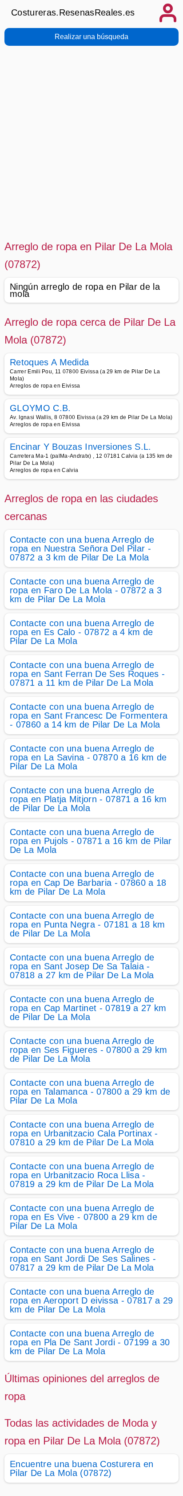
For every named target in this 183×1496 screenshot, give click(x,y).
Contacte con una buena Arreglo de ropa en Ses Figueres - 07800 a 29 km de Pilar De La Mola (88, 1050)
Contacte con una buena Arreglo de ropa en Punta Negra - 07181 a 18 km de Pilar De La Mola (87, 924)
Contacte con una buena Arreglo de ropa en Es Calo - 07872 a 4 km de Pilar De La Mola (82, 632)
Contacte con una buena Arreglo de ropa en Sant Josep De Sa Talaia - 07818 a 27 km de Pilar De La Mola (82, 966)
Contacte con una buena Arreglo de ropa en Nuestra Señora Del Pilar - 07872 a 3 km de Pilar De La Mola (82, 548)
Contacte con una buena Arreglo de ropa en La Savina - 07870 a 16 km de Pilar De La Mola (88, 757)
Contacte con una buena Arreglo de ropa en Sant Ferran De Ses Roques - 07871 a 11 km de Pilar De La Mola (87, 674)
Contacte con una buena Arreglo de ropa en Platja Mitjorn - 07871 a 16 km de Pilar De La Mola (88, 799)
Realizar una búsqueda (91, 36)
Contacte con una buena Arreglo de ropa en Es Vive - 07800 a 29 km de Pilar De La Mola (83, 1217)
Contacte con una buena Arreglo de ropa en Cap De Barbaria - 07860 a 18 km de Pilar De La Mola (88, 882)
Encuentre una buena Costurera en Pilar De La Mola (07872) (81, 1468)
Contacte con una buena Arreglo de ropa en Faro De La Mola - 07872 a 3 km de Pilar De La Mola (86, 590)
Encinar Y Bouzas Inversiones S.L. (80, 446)
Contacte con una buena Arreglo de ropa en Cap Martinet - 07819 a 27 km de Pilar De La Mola (88, 1008)
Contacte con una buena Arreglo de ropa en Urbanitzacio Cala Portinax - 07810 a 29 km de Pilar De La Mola (84, 1133)
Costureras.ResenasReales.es (73, 12)
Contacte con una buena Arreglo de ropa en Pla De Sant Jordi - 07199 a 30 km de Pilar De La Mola (90, 1342)
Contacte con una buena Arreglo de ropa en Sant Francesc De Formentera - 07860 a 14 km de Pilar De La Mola (88, 715)
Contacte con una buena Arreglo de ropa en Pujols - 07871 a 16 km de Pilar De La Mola (90, 841)
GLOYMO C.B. (40, 408)
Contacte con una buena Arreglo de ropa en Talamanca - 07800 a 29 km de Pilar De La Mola (90, 1091)
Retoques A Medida (49, 362)
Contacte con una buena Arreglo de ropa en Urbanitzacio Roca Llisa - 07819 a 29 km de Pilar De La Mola (82, 1175)
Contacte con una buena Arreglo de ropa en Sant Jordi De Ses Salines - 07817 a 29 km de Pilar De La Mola (83, 1258)
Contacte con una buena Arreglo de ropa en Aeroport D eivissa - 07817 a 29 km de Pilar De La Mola (91, 1300)
